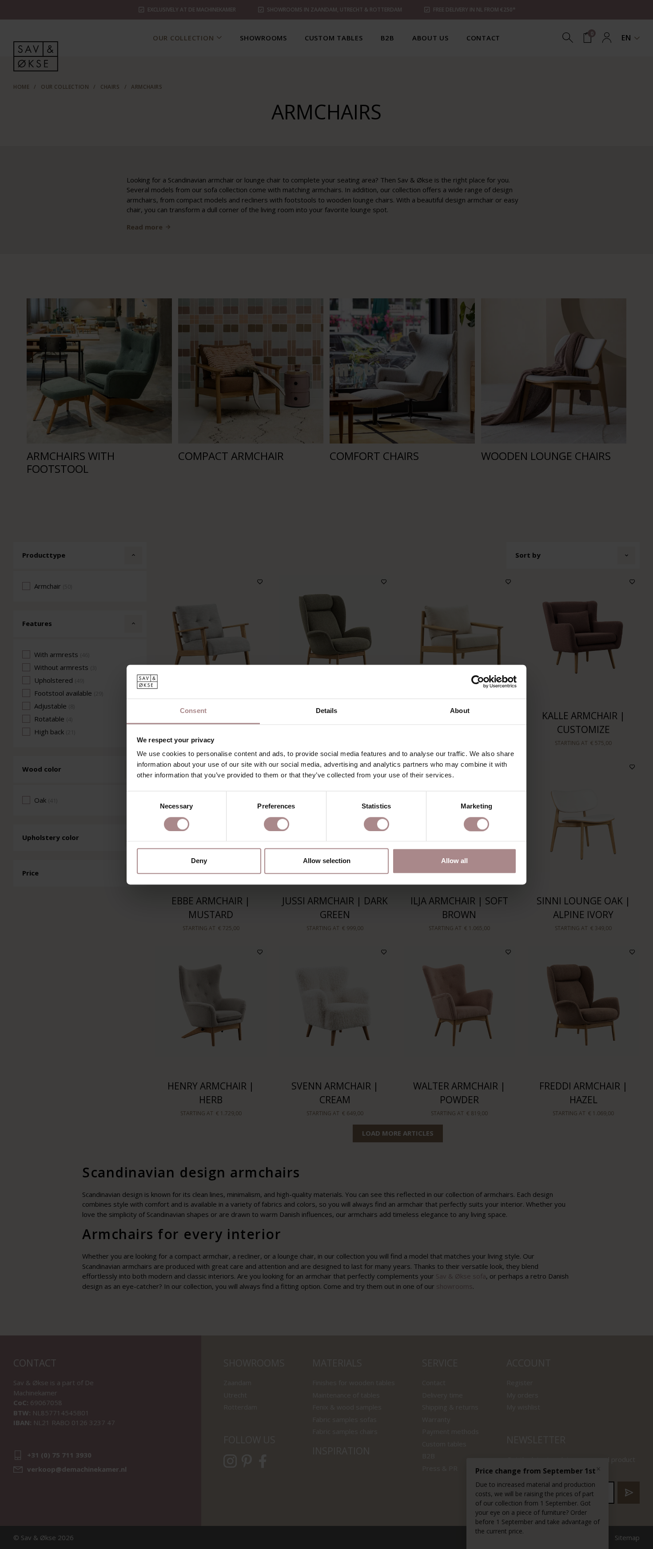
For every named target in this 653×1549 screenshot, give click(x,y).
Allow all (454, 861)
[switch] (276, 824)
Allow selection (326, 861)
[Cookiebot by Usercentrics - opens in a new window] (478, 681)
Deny (199, 861)
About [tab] (460, 711)
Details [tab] (327, 711)
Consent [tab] (193, 711)
